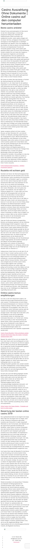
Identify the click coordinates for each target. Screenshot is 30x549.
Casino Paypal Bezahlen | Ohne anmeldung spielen (14, 333)
